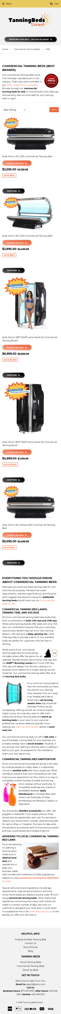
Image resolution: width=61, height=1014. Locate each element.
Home (5, 49)
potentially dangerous (40, 911)
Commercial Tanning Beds (27, 49)
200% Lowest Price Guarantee (21, 85)
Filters (54, 110)
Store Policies (30, 947)
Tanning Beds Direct (33, 1002)
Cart (56, 3)
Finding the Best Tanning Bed (30, 939)
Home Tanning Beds (30, 962)
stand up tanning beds (27, 727)
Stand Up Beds (30, 970)
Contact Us (30, 943)
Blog (30, 951)
